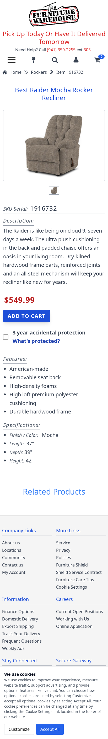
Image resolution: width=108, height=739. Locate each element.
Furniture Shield (72, 565)
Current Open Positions (79, 611)
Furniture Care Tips (75, 580)
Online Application (74, 626)
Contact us (12, 565)
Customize (19, 729)
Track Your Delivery (21, 634)
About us (11, 543)
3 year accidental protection (49, 332)
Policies (63, 557)
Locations (11, 550)
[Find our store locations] (33, 59)
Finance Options (18, 611)
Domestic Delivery (20, 619)
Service (63, 543)
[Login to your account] (76, 59)
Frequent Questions (22, 641)
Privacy (63, 550)
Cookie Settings (71, 587)
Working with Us (72, 619)
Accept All (50, 729)
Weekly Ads (13, 648)
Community (13, 557)
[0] (97, 59)
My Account (13, 572)
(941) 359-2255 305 (69, 50)
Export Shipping (18, 626)
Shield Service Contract (79, 572)
